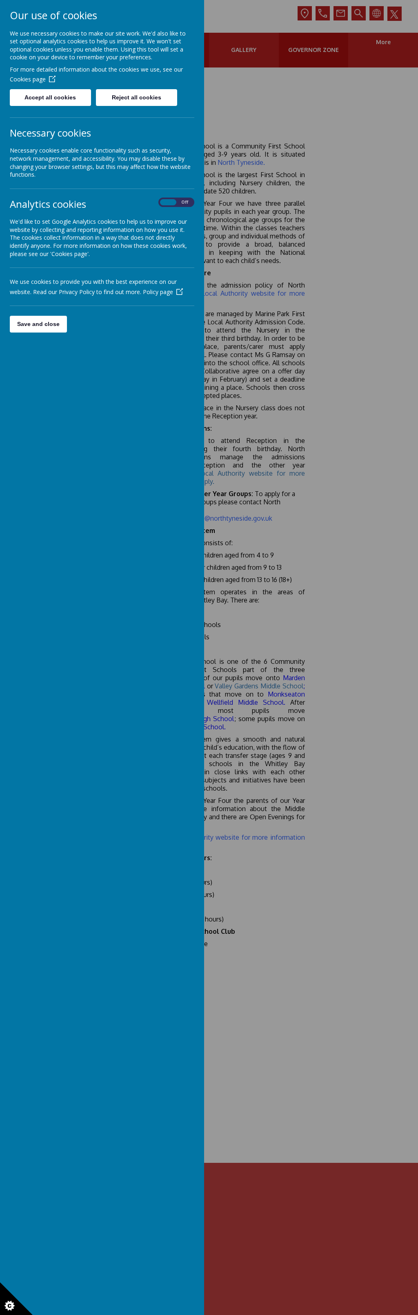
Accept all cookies (50, 97)
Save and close (38, 324)
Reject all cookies (136, 97)
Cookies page (28, 79)
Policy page (158, 292)
